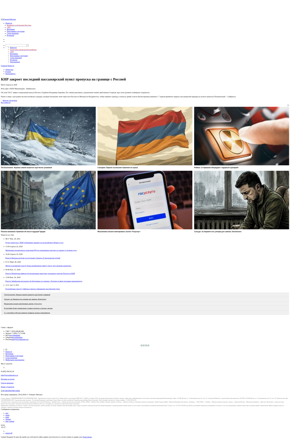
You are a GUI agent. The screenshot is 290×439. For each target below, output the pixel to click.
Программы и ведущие (16, 31)
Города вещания (7, 383)
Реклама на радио (7, 379)
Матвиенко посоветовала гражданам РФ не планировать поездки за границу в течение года (41, 250)
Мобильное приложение (14, 360)
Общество (9, 70)
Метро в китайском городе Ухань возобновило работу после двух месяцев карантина (38, 266)
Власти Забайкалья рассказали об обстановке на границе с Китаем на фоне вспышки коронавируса (43, 281)
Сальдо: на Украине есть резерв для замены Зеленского (25, 299)
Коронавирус (10, 74)
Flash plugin (87, 437)
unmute (8, 419)
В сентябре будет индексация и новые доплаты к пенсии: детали (28, 308)
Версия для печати (10, 100)
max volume (9, 421)
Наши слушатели (7, 387)
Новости (8, 23)
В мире (8, 72)
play (6, 413)
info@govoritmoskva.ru (20, 339)
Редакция (10, 35)
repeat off (8, 433)
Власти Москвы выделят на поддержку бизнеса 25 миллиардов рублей (32, 258)
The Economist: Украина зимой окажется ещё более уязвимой (27, 295)
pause (7, 415)
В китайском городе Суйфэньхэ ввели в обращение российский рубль (32, 289)
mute (7, 417)
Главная (4, 66)
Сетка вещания (12, 33)
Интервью (11, 29)
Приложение (15, 62)
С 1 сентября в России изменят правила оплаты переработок (27, 313)
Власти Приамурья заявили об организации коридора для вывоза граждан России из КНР (40, 273)
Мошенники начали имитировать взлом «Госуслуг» (23, 304)
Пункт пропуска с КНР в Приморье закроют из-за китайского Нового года (34, 243)
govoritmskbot (15, 335)
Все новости (6, 102)
